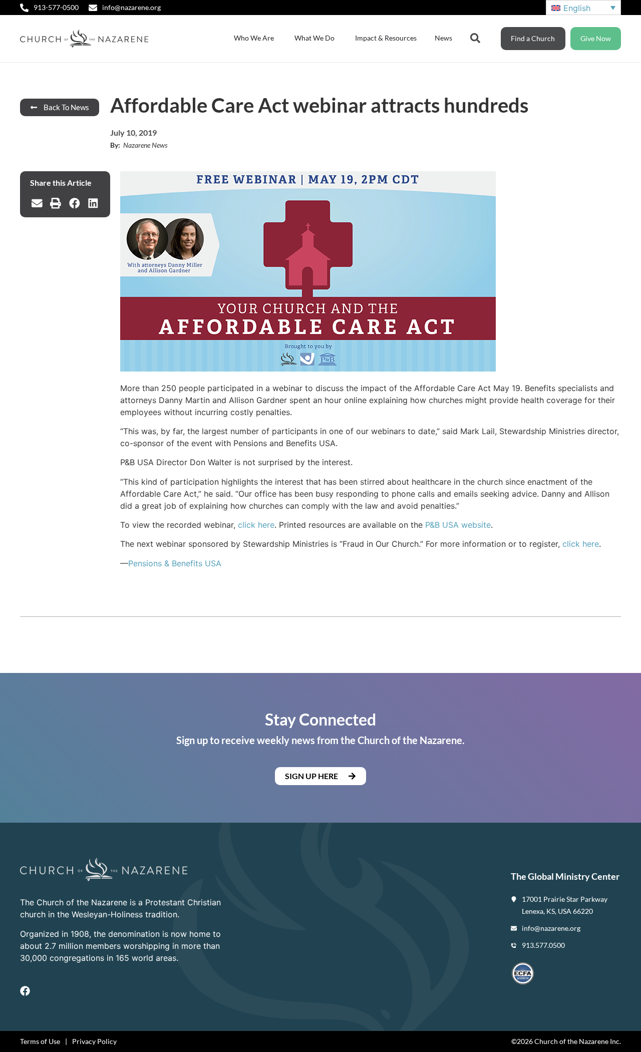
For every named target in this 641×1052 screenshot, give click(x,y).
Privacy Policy (94, 1041)
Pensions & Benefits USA (174, 563)
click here (256, 525)
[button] (37, 203)
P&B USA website (458, 525)
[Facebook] (25, 991)
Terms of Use (40, 1041)
